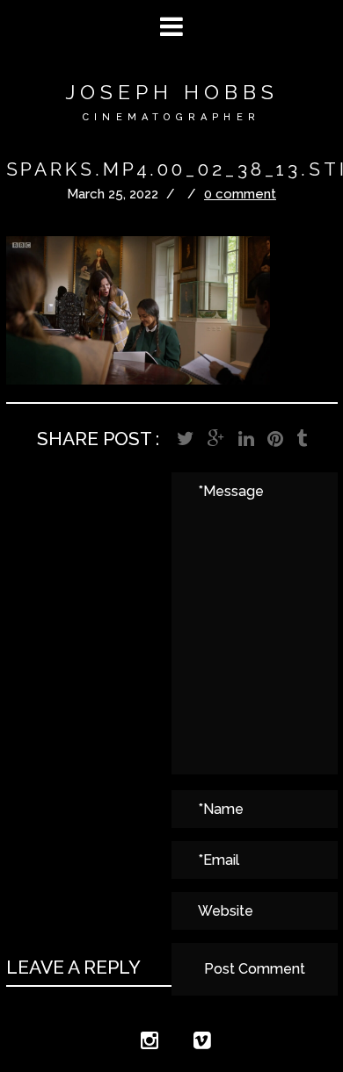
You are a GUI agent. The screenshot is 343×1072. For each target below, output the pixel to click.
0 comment (240, 194)
